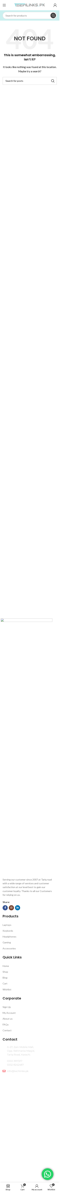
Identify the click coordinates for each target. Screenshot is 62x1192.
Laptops (7, 924)
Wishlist (7, 989)
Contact (7, 1030)
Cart (5, 983)
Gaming (7, 942)
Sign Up (7, 1006)
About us (8, 1018)
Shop (5, 971)
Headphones (9, 936)
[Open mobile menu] (4, 5)
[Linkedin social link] (17, 907)
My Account (9, 1012)
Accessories (9, 948)
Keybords (8, 930)
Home (6, 965)
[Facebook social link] (5, 907)
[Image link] (26, 746)
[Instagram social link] (11, 907)
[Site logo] (29, 4)
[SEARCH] (53, 15)
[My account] (55, 5)
